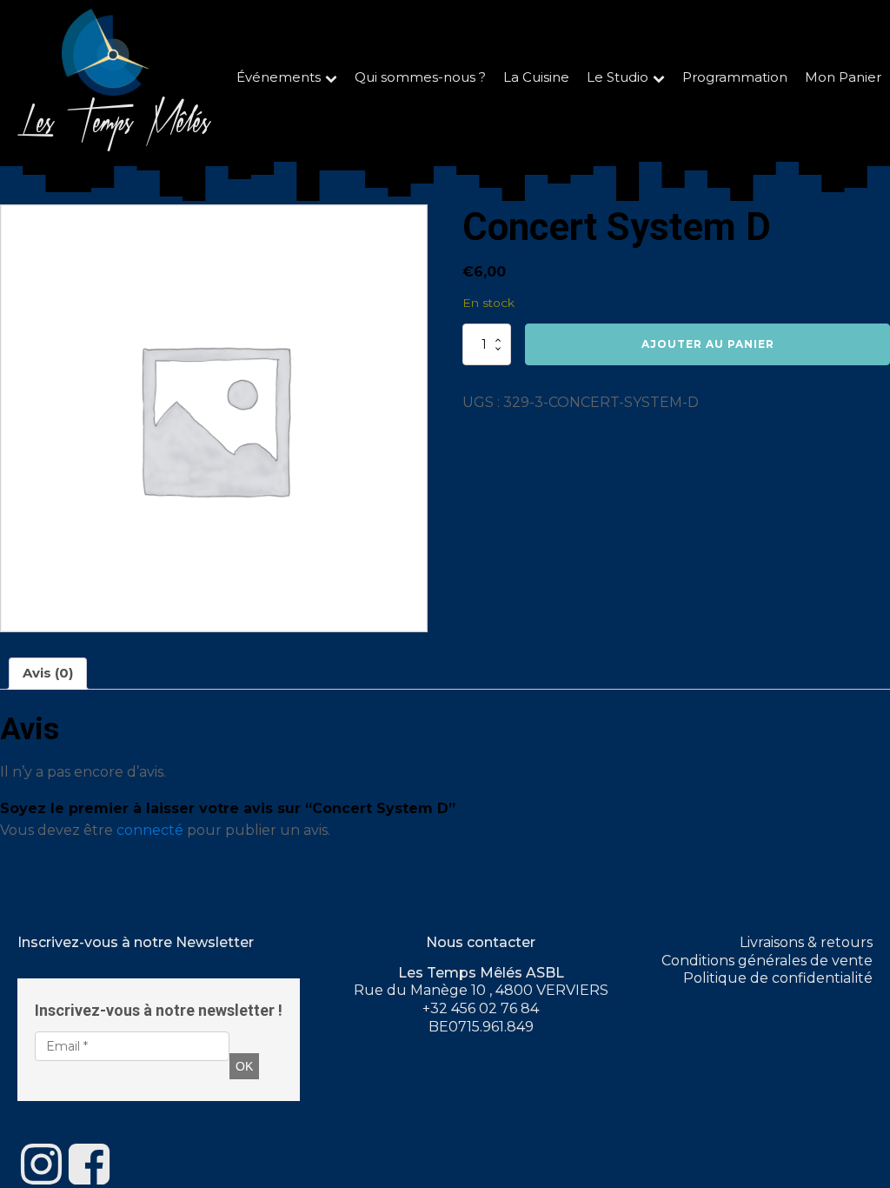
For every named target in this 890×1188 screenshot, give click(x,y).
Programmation (734, 77)
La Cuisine (536, 77)
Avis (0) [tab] (48, 673)
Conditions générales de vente (767, 960)
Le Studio (617, 77)
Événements (278, 77)
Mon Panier (843, 77)
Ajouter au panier (707, 343)
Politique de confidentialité (778, 978)
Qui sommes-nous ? (420, 77)
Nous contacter (480, 942)
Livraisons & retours (806, 942)
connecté (149, 830)
